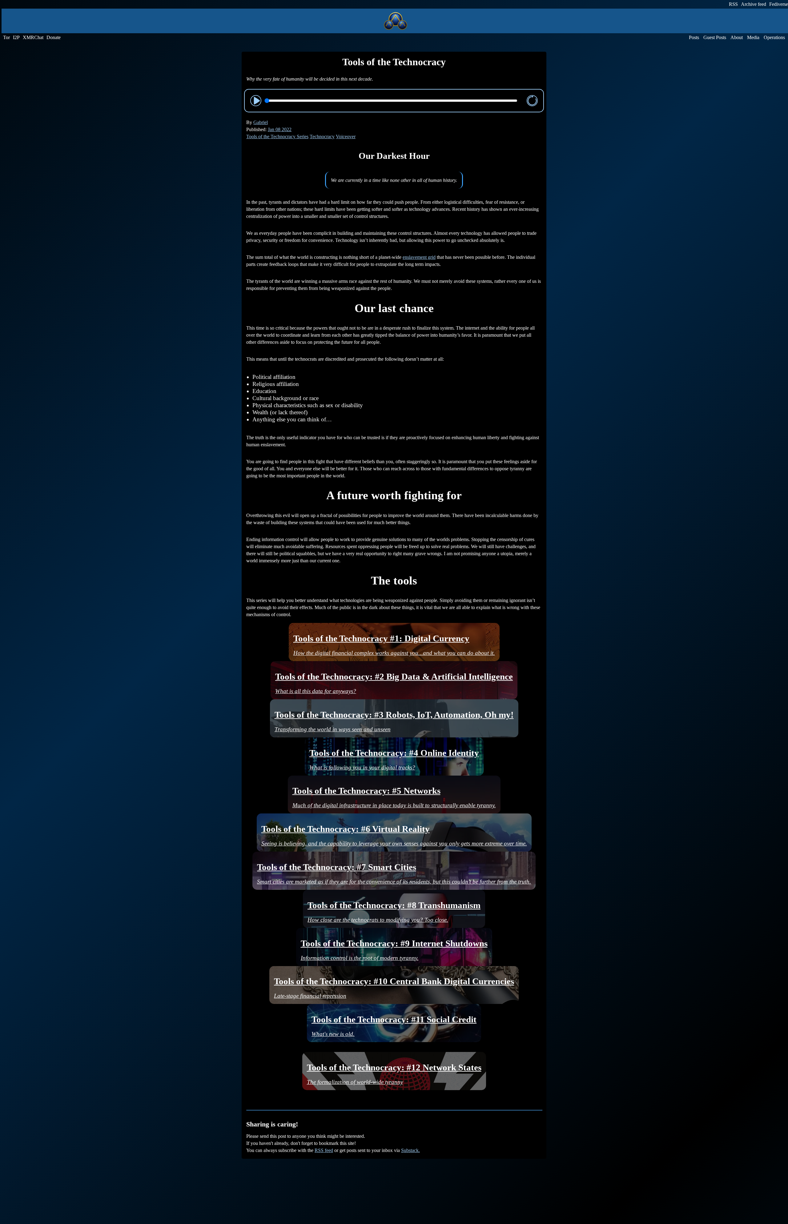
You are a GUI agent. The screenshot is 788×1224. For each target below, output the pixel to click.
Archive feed (753, 4)
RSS (733, 4)
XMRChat (33, 37)
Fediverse (778, 4)
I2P (16, 37)
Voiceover (346, 136)
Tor (6, 37)
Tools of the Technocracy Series (277, 136)
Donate (53, 37)
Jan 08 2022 (279, 129)
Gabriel (260, 122)
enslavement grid (419, 257)
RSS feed (324, 1150)
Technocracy (322, 136)
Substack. (410, 1150)
